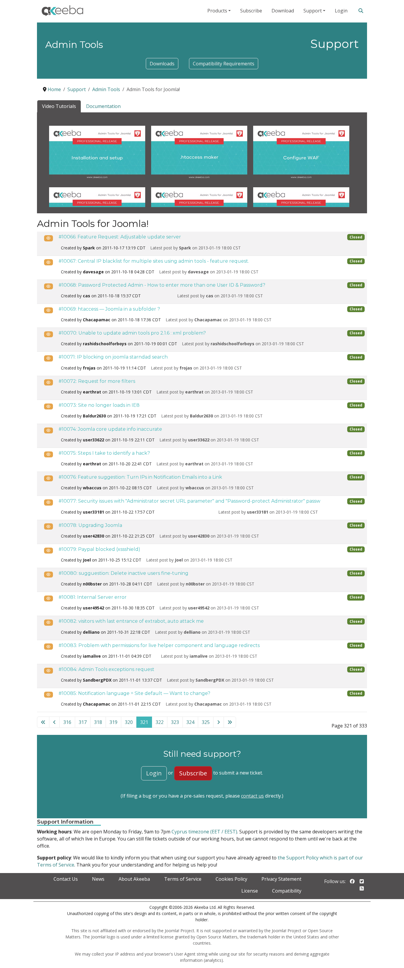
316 (67, 722)
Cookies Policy (231, 879)
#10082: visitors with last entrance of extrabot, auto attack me (131, 621)
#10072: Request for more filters (97, 381)
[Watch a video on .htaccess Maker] (199, 152)
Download (283, 10)
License (249, 891)
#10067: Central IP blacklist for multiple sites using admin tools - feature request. (154, 261)
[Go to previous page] (54, 722)
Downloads (162, 63)
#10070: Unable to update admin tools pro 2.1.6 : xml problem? (132, 333)
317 (83, 722)
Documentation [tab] (103, 106)
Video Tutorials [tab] (59, 106)
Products (217, 10)
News (98, 879)
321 (144, 722)
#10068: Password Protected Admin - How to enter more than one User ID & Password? (162, 285)
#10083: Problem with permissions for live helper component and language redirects (159, 645)
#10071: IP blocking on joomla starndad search (113, 357)
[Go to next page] (218, 722)
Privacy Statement (281, 879)
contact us (252, 796)
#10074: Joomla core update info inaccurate (110, 429)
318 (98, 722)
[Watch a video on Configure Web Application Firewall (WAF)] (301, 152)
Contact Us (66, 879)
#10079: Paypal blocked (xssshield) (99, 549)
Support (312, 10)
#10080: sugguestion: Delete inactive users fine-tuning (123, 573)
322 (160, 722)
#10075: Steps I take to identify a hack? (104, 453)
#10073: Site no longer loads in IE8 (99, 405)
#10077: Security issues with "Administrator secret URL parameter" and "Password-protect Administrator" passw (189, 501)
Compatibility (286, 891)
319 (113, 722)
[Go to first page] (43, 722)
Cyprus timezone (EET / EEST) (204, 831)
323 (175, 722)
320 (129, 722)
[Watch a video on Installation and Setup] (97, 152)
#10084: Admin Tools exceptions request (106, 669)
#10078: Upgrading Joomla (90, 525)
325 (206, 722)
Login (341, 10)
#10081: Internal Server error (93, 597)
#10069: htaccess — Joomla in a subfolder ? (109, 309)
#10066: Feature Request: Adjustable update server (120, 237)
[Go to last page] (230, 722)
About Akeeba (134, 879)
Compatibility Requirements (223, 63)
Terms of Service (182, 879)
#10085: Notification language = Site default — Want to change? (134, 693)
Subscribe (251, 10)
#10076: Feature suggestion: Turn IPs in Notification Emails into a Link (140, 477)
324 (190, 722)
